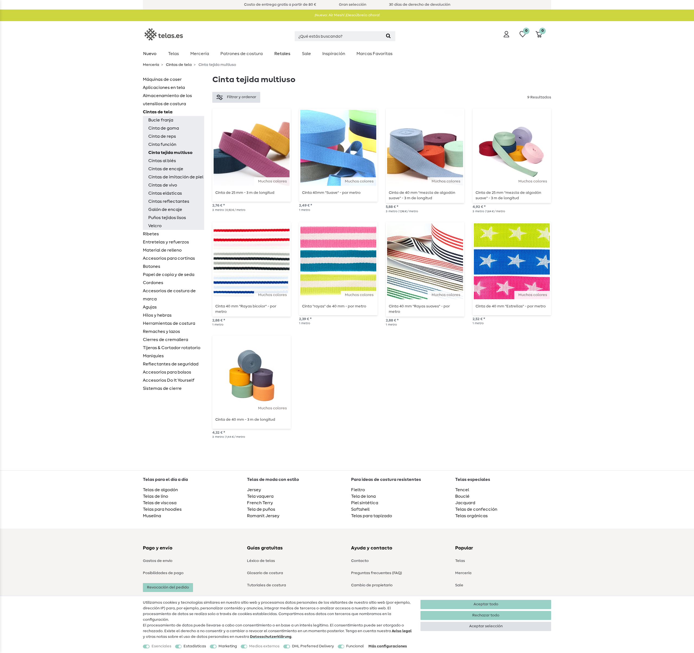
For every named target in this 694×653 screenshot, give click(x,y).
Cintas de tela (178, 65)
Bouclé (462, 496)
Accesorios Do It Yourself (168, 380)
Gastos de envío (157, 561)
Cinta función (162, 144)
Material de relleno (162, 250)
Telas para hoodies (162, 509)
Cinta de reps (162, 136)
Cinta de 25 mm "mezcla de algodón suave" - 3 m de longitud (508, 195)
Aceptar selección (486, 626)
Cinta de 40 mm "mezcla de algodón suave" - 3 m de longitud (422, 195)
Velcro (155, 226)
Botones (151, 266)
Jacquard (465, 503)
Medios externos (264, 646)
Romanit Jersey (263, 516)
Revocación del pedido (168, 587)
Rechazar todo (485, 615)
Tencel (462, 490)
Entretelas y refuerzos (166, 242)
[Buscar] (388, 36)
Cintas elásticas (165, 193)
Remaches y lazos (161, 331)
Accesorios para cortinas (169, 258)
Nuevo (149, 54)
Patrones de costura (241, 54)
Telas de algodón (160, 490)
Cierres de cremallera (165, 339)
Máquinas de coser (162, 79)
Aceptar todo (486, 604)
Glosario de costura (265, 573)
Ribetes (151, 234)
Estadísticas (195, 646)
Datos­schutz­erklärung (270, 637)
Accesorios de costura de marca (169, 295)
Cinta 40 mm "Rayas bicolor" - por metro (245, 309)
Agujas (150, 307)
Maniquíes (153, 356)
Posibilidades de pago (163, 573)
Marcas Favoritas (374, 54)
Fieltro (358, 490)
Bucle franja (160, 120)
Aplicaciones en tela (164, 87)
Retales (282, 54)
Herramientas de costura (169, 323)
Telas (173, 54)
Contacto (360, 561)
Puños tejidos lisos (167, 217)
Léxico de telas (261, 561)
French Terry (260, 503)
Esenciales (161, 646)
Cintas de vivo (162, 185)
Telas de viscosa (159, 503)
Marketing (228, 646)
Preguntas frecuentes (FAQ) (376, 573)
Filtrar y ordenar (241, 97)
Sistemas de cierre (162, 388)
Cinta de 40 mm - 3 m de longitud (245, 420)
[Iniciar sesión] (506, 34)
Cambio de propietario (372, 585)
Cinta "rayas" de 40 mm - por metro (334, 306)
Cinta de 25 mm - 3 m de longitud (244, 193)
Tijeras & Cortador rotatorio (171, 348)
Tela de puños (261, 509)
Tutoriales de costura (266, 585)
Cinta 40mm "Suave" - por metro (331, 193)
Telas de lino (155, 496)
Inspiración (333, 54)
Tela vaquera (260, 496)
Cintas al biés (162, 161)
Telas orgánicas (471, 516)
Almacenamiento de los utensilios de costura (167, 100)
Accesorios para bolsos (167, 372)
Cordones (153, 283)
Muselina (152, 516)
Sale (306, 54)
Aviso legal (402, 631)
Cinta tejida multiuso (170, 152)
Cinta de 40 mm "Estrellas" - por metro (510, 306)
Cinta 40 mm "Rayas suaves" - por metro (419, 309)
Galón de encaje (165, 209)
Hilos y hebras (157, 315)
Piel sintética (364, 503)
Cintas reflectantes (168, 201)
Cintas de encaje (165, 169)
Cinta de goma (163, 128)
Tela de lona (363, 496)
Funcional (355, 646)
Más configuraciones (387, 646)
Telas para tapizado (371, 516)
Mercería (199, 54)
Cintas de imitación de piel (175, 177)
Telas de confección (476, 509)
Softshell (360, 509)
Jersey (254, 490)
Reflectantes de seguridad (170, 364)
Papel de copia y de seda (168, 274)
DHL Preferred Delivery (313, 646)
